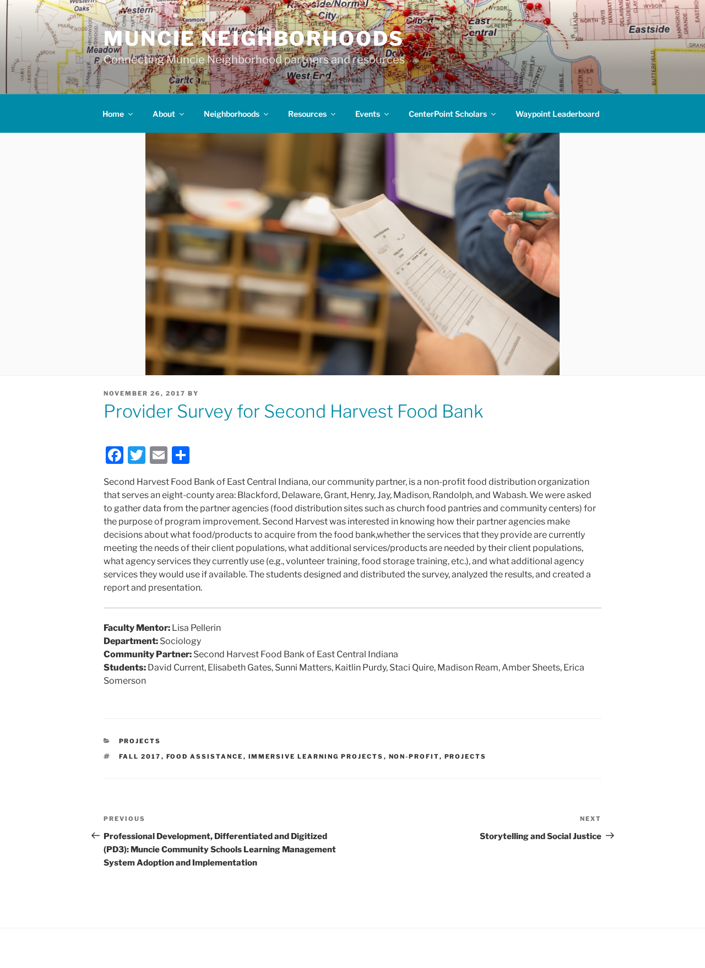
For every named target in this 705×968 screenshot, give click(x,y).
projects (465, 756)
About (164, 113)
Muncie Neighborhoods (254, 38)
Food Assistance (204, 756)
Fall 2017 (140, 756)
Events (367, 113)
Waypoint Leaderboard (557, 113)
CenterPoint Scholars (448, 113)
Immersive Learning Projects (316, 756)
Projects (140, 741)
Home (113, 113)
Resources (307, 113)
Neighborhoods (231, 113)
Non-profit (414, 756)
